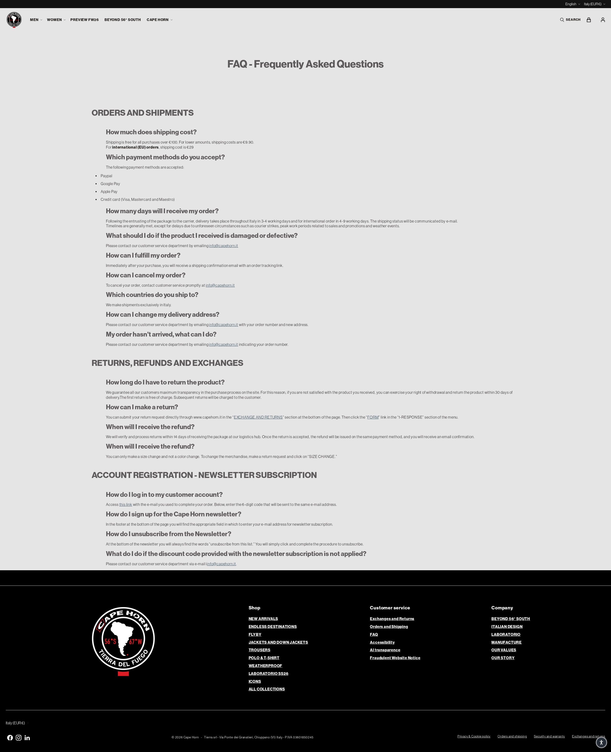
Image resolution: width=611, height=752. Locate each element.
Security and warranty (549, 736)
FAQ (374, 634)
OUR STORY (503, 658)
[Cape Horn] (14, 20)
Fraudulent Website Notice (395, 658)
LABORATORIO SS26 (269, 673)
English (570, 4)
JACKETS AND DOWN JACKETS (278, 642)
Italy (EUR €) (592, 4)
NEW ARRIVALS (263, 619)
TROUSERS (259, 650)
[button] (35, 20)
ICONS (255, 681)
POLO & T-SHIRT (264, 658)
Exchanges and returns (588, 736)
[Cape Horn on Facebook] (10, 737)
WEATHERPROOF (266, 666)
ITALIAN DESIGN (506, 626)
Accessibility (382, 642)
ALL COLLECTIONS (267, 689)
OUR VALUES (503, 650)
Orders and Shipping (389, 626)
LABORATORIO (506, 634)
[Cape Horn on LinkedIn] (27, 737)
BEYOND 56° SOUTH (510, 619)
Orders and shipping (512, 736)
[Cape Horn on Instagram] (18, 737)
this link (125, 504)
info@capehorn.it (223, 246)
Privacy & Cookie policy (474, 736)
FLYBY (255, 634)
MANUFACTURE (506, 642)
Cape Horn (191, 737)
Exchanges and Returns (392, 619)
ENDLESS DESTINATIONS (273, 626)
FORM (373, 417)
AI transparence (385, 650)
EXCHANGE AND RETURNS (258, 417)
